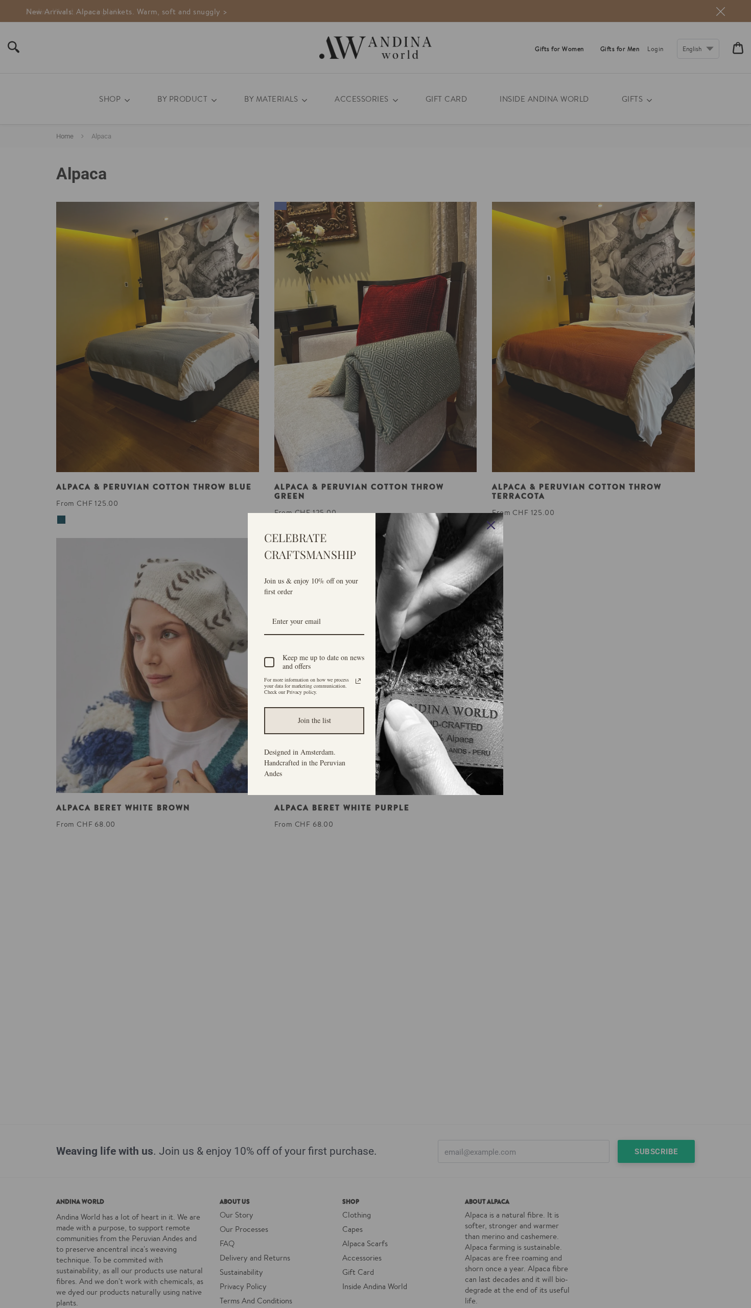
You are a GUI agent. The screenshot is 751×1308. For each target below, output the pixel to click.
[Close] (491, 525)
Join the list (314, 720)
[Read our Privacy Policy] (358, 681)
